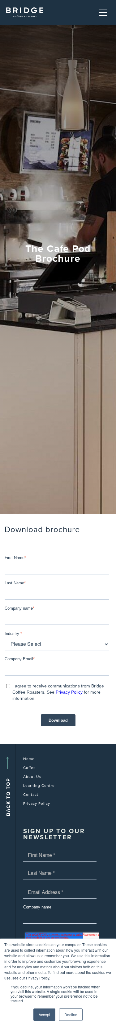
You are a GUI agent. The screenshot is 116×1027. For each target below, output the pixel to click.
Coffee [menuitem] (29, 768)
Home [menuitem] (29, 759)
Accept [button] (44, 1014)
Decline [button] (70, 1014)
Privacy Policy (69, 692)
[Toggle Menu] (103, 12)
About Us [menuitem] (32, 776)
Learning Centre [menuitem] (39, 785)
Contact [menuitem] (30, 794)
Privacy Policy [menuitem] (36, 803)
